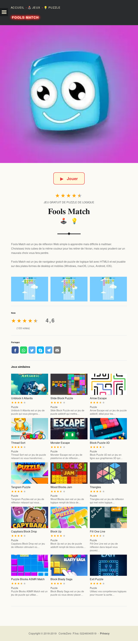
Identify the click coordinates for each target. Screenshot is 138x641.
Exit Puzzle (96, 579)
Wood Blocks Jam (61, 487)
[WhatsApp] (23, 350)
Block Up (55, 531)
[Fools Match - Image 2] (69, 289)
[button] (4, 12)
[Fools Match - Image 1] (29, 289)
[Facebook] (15, 350)
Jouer (69, 178)
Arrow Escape (98, 398)
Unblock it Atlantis (22, 398)
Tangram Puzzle (20, 487)
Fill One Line (97, 531)
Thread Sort (18, 443)
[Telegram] (48, 350)
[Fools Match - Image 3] (108, 289)
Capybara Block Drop (24, 531)
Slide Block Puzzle (61, 398)
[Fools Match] (69, 94)
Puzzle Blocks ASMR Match (28, 579)
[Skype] (40, 350)
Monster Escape (60, 443)
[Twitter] (32, 350)
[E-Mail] (57, 350)
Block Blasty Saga (61, 579)
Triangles (95, 487)
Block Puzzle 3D (100, 443)
